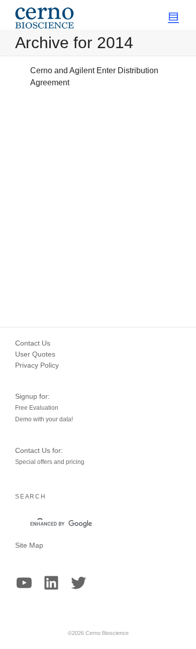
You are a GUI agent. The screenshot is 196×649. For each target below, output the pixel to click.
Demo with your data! (44, 419)
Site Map (29, 545)
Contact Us (32, 343)
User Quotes (35, 354)
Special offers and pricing (49, 461)
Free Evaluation (36, 407)
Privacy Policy (37, 365)
